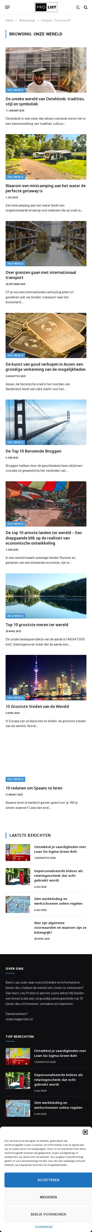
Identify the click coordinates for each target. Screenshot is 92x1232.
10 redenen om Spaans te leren (34, 788)
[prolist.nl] (45, 7)
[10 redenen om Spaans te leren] (46, 759)
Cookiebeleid (43, 1226)
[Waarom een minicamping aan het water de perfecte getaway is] (46, 157)
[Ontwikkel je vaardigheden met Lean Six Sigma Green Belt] (18, 852)
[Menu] (7, 7)
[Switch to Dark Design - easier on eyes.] (78, 7)
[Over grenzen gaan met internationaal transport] (46, 243)
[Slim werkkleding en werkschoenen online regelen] (18, 904)
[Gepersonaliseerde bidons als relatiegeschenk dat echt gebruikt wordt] (18, 876)
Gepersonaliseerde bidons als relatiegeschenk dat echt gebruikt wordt (58, 876)
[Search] (85, 7)
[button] (85, 1132)
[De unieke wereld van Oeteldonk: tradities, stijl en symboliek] (46, 70)
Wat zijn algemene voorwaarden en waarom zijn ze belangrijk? (60, 927)
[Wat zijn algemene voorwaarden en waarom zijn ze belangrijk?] (18, 928)
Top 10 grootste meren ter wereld (37, 624)
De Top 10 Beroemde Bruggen (33, 451)
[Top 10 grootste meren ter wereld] (46, 596)
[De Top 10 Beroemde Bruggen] (46, 422)
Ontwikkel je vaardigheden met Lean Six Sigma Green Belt (60, 849)
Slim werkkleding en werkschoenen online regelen (58, 901)
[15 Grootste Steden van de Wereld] (46, 677)
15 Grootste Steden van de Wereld (37, 706)
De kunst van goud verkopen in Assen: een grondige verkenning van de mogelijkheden (46, 367)
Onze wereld (15, 90)
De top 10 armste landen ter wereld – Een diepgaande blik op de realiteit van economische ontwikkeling (44, 537)
